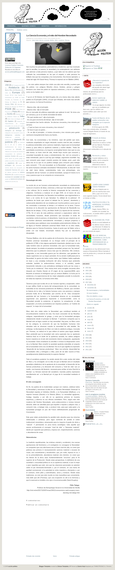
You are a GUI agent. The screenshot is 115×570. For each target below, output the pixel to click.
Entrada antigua (75, 556)
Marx (56, 40)
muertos (21, 151)
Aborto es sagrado (93, 304)
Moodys (7, 106)
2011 (87, 349)
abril (88, 322)
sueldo (7, 179)
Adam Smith (35, 40)
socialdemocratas (18, 174)
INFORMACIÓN (60, 26)
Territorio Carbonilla (92, 380)
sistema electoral (12, 172)
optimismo (19, 154)
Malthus (52, 40)
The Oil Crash (90, 361)
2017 (87, 282)
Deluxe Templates (63, 566)
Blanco (96, 412)
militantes (7, 151)
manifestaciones (9, 147)
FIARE (16, 97)
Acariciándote (90, 410)
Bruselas (18, 90)
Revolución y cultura (99, 155)
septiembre (90, 311)
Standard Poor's (20, 114)
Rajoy (14, 111)
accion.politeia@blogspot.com (15, 72)
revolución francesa (11, 170)
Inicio (55, 556)
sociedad (8, 177)
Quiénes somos (22, 30)
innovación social (18, 132)
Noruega (14, 106)
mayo (89, 319)
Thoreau (67, 40)
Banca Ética (9, 90)
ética (15, 181)
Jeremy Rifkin (9, 104)
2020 (87, 273)
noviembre (90, 288)
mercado (18, 149)
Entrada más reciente (33, 556)
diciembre (90, 285)
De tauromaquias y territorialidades (98, 290)
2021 (87, 270)
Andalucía (14, 87)
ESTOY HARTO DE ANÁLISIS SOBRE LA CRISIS (99, 100)
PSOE (8, 109)
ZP (24, 119)
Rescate (22, 111)
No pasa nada (98, 363)
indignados (8, 132)
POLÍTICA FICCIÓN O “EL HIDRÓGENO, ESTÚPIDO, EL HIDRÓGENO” (101, 204)
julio (88, 314)
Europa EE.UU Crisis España (13, 95)
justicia (9, 142)
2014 (87, 341)
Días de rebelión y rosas (95, 296)
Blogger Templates (45, 566)
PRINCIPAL (11, 26)
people (20, 156)
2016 (87, 335)
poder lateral (8, 158)
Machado (20, 104)
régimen (22, 170)
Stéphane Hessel (12, 116)
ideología (19, 130)
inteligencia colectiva (12, 135)
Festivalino (16, 99)
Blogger (21, 227)
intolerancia (8, 139)
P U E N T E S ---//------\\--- (94, 424)
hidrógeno (8, 130)
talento (13, 179)
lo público (19, 144)
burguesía (19, 121)
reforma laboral (9, 167)
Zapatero (10, 121)
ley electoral (21, 142)
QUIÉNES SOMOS (29, 26)
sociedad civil (17, 177)
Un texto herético (92, 293)
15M (7, 85)
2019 (87, 276)
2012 (87, 346)
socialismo (61, 40)
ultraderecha (8, 181)
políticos (22, 160)
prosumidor (19, 165)
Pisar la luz (89, 382)
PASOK (21, 106)
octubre (89, 308)
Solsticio (95, 173)
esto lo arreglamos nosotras (95, 394)
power (20, 163)
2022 (87, 268)
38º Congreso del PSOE (18, 85)
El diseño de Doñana (99, 138)
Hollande (14, 102)
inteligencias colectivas (12, 137)
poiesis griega (18, 158)
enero (89, 331)
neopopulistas (8, 154)
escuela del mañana (19, 126)
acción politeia (12, 566)
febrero (89, 328)
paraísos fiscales (10, 156)
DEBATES (45, 26)
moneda (14, 151)
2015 (87, 338)
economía (46, 40)
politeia (7, 160)
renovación (19, 167)
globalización (14, 128)
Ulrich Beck (11, 119)
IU (21, 102)
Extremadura (8, 97)
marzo (89, 325)
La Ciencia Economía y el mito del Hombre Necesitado (51, 35)
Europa (16, 92)
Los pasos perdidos (91, 396)
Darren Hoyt (81, 566)
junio (88, 316)
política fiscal (14, 160)
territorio (19, 179)
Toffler (22, 116)
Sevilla (9, 114)
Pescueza (7, 111)
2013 (87, 344)
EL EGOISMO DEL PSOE (100, 220)
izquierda (17, 140)
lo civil (10, 144)
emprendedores (9, 123)
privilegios (8, 165)
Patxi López (19, 109)
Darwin (41, 40)
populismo (11, 163)
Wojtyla (18, 119)
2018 (87, 279)
